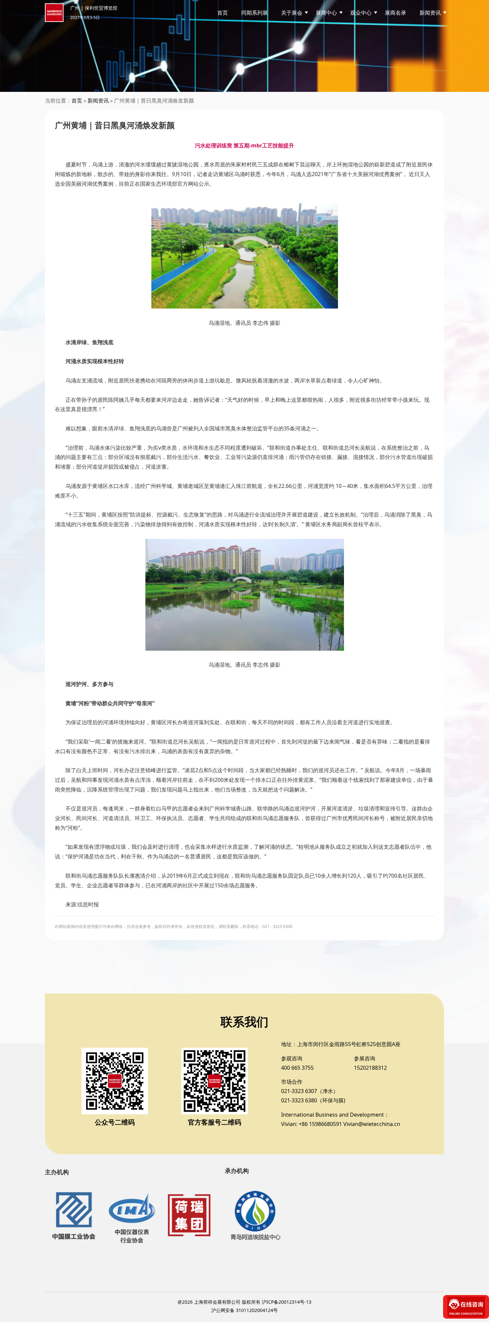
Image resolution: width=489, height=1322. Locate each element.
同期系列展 (254, 12)
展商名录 (395, 12)
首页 (222, 12)
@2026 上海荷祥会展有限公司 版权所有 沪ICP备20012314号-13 (244, 1302)
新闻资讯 (98, 100)
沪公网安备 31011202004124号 (244, 1310)
